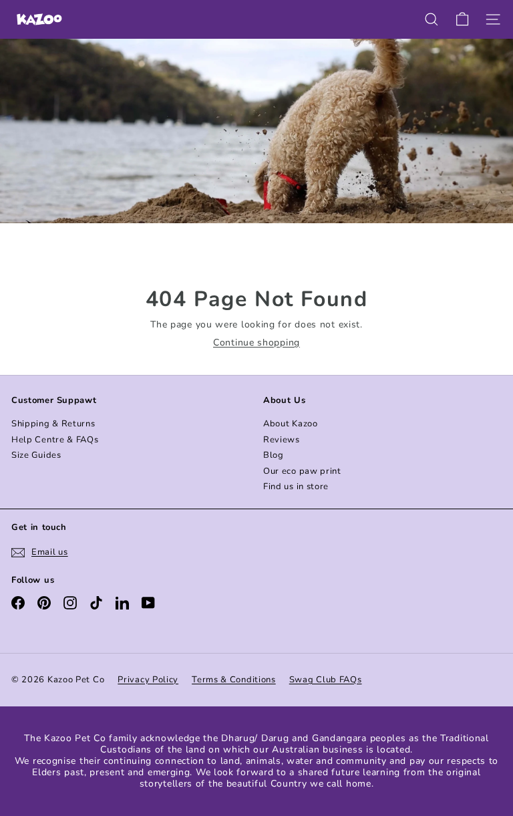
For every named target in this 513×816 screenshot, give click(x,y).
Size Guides (36, 455)
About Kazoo (290, 424)
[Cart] (462, 19)
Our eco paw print (302, 471)
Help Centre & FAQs (55, 440)
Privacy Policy (148, 680)
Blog (273, 455)
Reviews (281, 440)
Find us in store (296, 487)
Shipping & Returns (53, 424)
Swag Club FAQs (325, 680)
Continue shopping (256, 342)
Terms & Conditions (234, 680)
